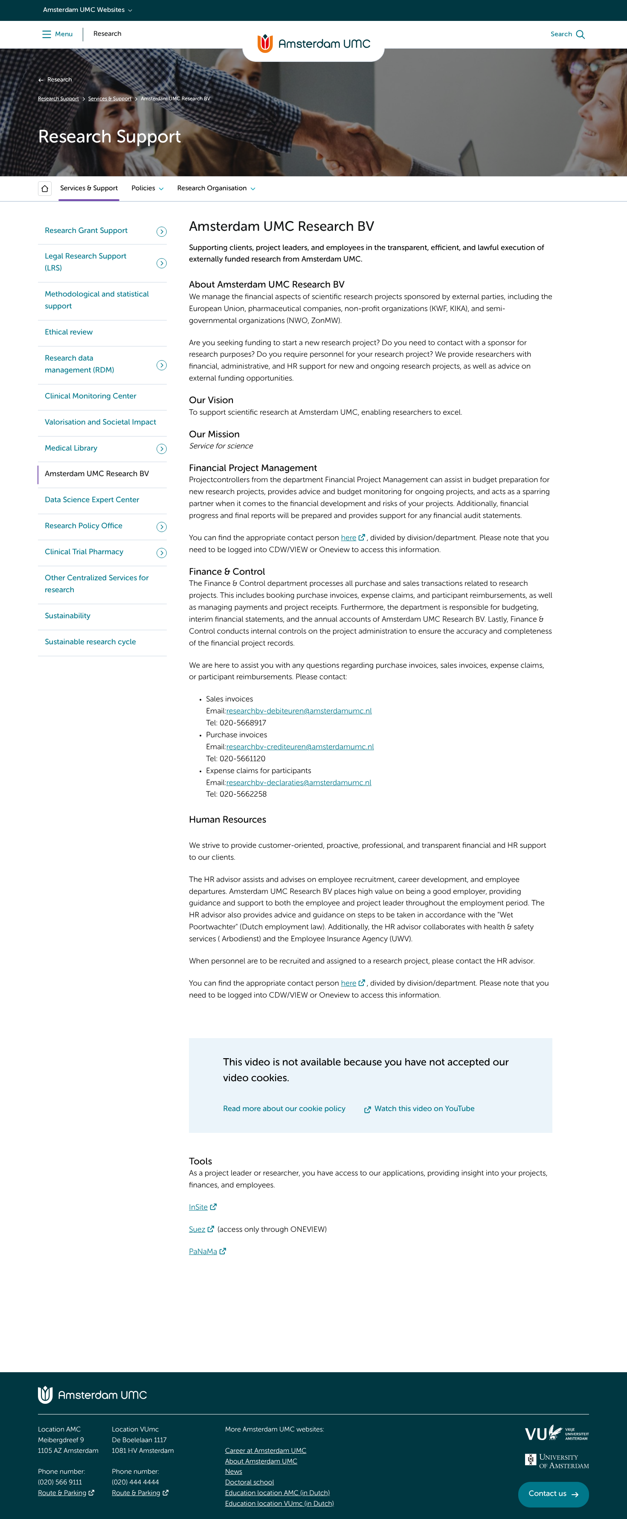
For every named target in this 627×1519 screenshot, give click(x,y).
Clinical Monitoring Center (90, 397)
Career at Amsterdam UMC (266, 1451)
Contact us (547, 1494)
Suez (197, 1230)
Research (59, 80)
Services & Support (109, 99)
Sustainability (67, 616)
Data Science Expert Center (92, 500)
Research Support (58, 99)
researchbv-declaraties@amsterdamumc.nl (299, 783)
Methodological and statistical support (97, 301)
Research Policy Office (83, 526)
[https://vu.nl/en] (557, 1432)
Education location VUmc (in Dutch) (279, 1504)
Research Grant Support (86, 231)
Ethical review (69, 333)
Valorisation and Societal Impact (100, 423)
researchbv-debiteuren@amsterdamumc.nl (299, 712)
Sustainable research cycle (90, 642)
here (349, 538)
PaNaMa (203, 1252)
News (233, 1472)
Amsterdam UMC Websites (84, 10)
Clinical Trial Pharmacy (84, 552)
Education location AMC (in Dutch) (277, 1493)
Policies (143, 188)
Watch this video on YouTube (424, 1109)
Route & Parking (62, 1493)
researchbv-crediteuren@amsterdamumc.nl (300, 747)
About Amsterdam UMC (261, 1461)
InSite (198, 1208)
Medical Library (71, 449)
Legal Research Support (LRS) (86, 263)
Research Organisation (212, 188)
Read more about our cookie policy (284, 1109)
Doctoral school (249, 1482)
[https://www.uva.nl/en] (557, 1461)
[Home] (45, 188)
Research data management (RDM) (79, 365)
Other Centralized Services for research (97, 584)
